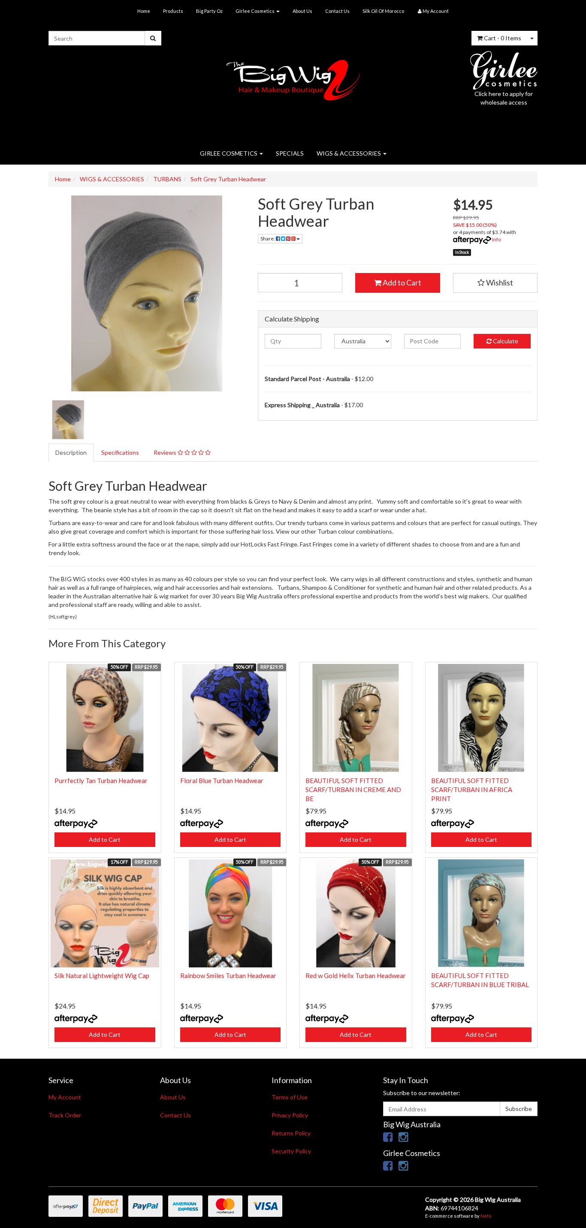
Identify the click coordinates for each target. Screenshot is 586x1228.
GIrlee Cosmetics (255, 11)
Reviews (166, 452)
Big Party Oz (209, 11)
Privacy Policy (290, 1115)
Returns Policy (291, 1133)
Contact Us (337, 11)
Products (173, 11)
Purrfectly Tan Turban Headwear (101, 780)
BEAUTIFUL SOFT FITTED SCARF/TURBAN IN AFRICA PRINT (471, 789)
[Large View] (68, 420)
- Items (502, 38)
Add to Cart (401, 282)
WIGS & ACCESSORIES (349, 153)
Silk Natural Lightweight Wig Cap (101, 975)
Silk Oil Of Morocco (383, 11)
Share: (268, 238)
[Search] (153, 38)
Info (496, 239)
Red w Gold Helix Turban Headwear (355, 975)
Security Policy (291, 1151)
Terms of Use (290, 1097)
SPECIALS (290, 153)
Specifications (120, 452)
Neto (485, 1216)
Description (71, 452)
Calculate (505, 341)
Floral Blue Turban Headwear (221, 780)
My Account (64, 1097)
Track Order (64, 1115)
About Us (302, 11)
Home (143, 11)
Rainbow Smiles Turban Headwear (228, 975)
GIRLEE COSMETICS (229, 153)
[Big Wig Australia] (293, 77)
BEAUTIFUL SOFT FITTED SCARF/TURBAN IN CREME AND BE (353, 789)
